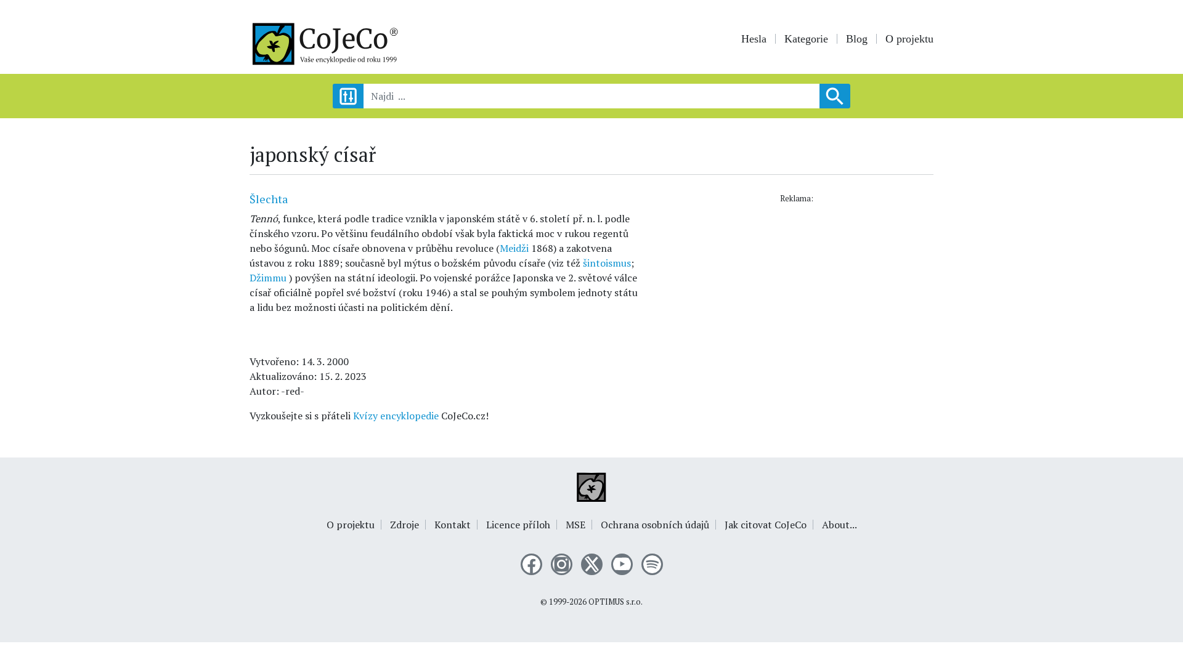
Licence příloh (518, 524)
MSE (575, 524)
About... (839, 524)
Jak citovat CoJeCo (766, 524)
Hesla (753, 39)
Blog (857, 39)
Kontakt (452, 524)
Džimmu (268, 277)
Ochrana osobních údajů (655, 524)
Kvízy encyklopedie (396, 415)
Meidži (514, 248)
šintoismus (607, 263)
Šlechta (269, 198)
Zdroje (404, 524)
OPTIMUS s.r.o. (615, 602)
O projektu (909, 39)
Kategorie (806, 39)
